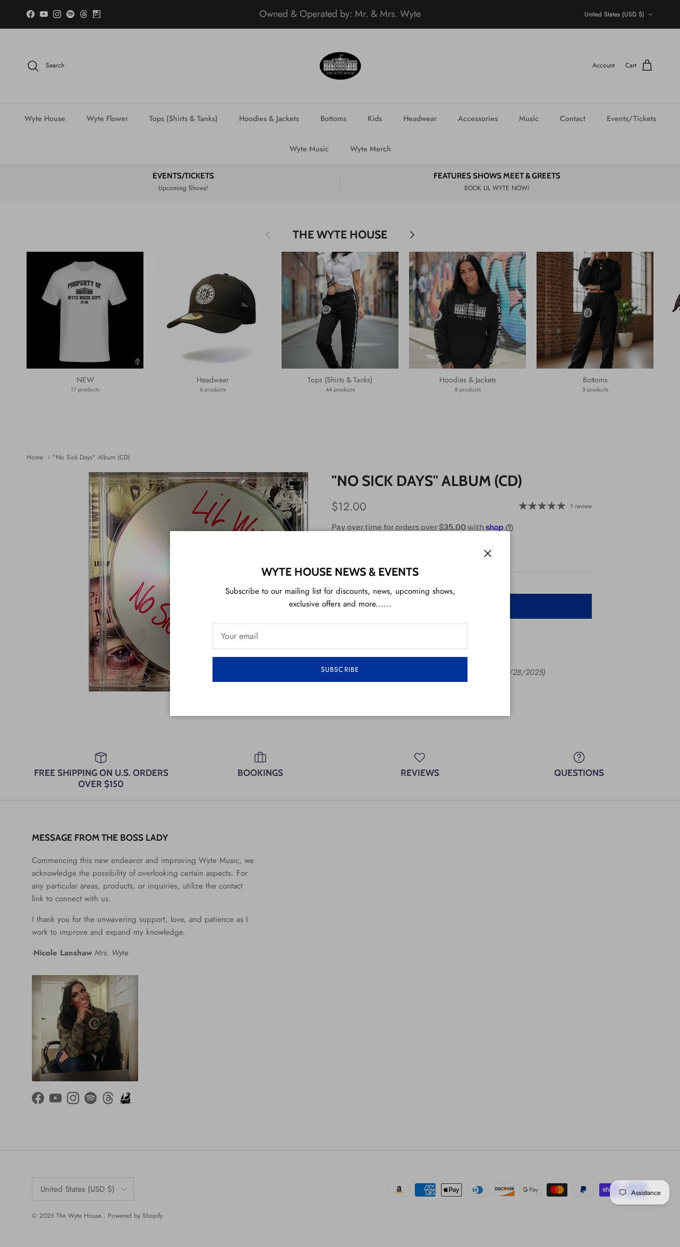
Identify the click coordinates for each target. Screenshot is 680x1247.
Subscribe (340, 669)
